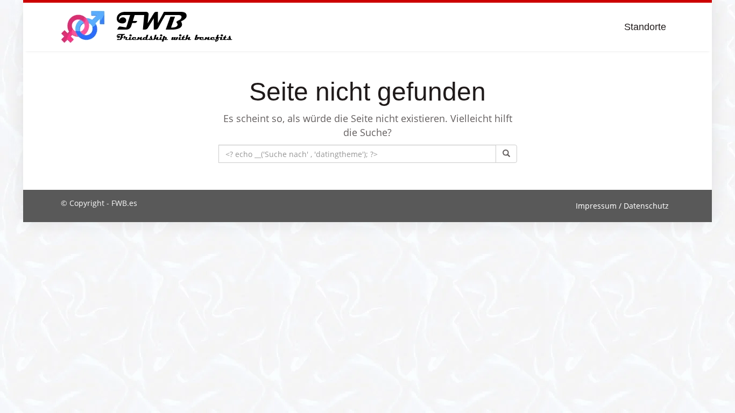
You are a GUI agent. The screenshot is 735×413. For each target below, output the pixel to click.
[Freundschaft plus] (148, 27)
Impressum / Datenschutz (622, 206)
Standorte (645, 27)
